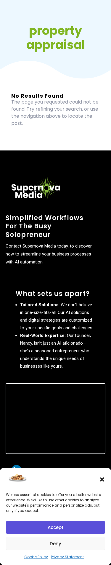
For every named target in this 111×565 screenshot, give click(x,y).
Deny (55, 544)
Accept (56, 527)
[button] (102, 479)
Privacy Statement (67, 556)
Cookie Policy (36, 556)
